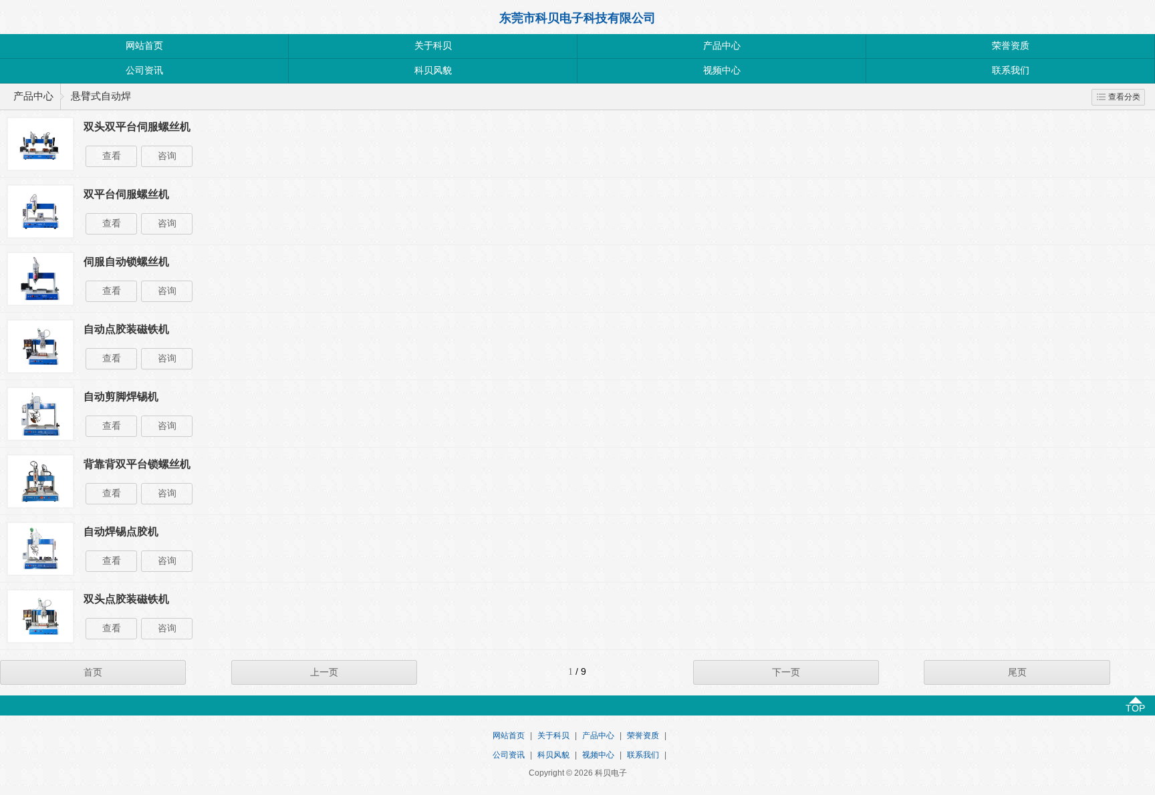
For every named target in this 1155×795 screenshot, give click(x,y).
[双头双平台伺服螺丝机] (40, 167)
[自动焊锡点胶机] (40, 572)
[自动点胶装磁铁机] (40, 370)
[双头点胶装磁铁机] (40, 640)
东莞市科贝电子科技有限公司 (577, 18)
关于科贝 (433, 46)
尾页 (1017, 672)
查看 (111, 156)
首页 (93, 672)
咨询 (167, 156)
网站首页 (144, 46)
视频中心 (722, 70)
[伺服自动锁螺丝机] (40, 302)
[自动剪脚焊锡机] (40, 437)
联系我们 (1010, 70)
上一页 (324, 672)
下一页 (786, 672)
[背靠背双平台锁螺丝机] (40, 505)
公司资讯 (144, 70)
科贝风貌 (433, 70)
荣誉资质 (1010, 46)
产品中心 (722, 46)
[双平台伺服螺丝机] (40, 235)
